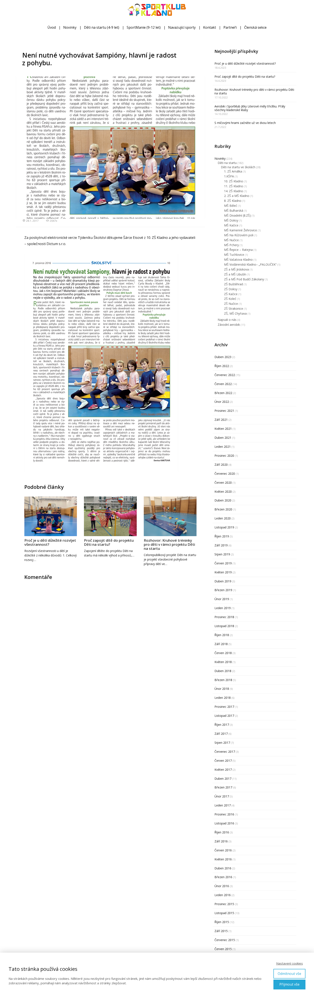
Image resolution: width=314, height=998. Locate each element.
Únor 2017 (221, 796)
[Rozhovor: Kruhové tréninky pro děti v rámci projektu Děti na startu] (170, 516)
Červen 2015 (223, 949)
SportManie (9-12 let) (144, 27)
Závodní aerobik (229, 325)
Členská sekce (255, 27)
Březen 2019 (223, 590)
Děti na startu (227, 163)
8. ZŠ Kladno (232, 201)
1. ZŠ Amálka (233, 171)
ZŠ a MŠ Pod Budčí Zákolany (244, 279)
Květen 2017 (223, 769)
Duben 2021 (222, 438)
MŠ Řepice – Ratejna (238, 250)
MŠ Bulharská (233, 210)
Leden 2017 (222, 805)
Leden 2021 (222, 447)
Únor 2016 (221, 886)
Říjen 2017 (221, 725)
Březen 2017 (223, 787)
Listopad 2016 (224, 823)
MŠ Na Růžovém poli (238, 235)
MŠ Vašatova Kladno (238, 259)
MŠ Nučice (231, 240)
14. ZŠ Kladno (233, 191)
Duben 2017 (222, 778)
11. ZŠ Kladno (233, 186)
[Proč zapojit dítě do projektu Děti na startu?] (110, 516)
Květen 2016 (223, 859)
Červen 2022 (223, 384)
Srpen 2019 (222, 554)
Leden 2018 (222, 698)
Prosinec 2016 (224, 814)
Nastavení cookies (289, 963)
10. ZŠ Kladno (233, 181)
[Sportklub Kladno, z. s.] (157, 10)
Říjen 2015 (221, 922)
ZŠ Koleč (230, 299)
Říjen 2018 (221, 635)
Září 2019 (221, 545)
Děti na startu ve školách (238, 167)
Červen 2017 (223, 761)
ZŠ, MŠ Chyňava (235, 313)
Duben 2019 (222, 581)
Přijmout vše (289, 984)
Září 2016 (221, 841)
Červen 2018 (223, 653)
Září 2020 (221, 465)
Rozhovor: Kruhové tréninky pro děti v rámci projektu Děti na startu (169, 544)
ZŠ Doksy (230, 289)
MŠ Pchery (231, 245)
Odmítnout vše (289, 973)
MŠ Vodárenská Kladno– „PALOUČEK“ (250, 264)
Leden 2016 (222, 895)
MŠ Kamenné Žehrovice (240, 230)
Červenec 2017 (224, 752)
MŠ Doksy (231, 220)
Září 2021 (221, 420)
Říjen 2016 (221, 832)
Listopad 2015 (224, 913)
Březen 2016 (223, 877)
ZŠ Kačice (231, 294)
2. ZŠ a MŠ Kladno (236, 196)
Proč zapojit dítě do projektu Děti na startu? (109, 542)
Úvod (51, 27)
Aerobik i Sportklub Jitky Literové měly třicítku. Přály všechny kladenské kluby (249, 108)
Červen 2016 (223, 850)
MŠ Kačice (231, 225)
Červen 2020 (223, 482)
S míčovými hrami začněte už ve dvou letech (245, 123)
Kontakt (209, 27)
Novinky (69, 27)
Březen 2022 (223, 393)
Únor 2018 (221, 689)
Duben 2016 (222, 868)
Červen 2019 (223, 563)
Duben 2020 (222, 500)
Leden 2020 (222, 518)
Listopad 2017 (224, 716)
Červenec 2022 (224, 375)
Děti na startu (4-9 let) (101, 27)
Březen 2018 (223, 680)
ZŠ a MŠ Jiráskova (236, 269)
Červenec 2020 (224, 473)
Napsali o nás (227, 320)
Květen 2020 (223, 491)
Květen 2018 (223, 662)
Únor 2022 (221, 402)
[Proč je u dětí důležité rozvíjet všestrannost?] (50, 516)
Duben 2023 (222, 357)
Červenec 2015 (224, 940)
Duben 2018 (222, 671)
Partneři (230, 27)
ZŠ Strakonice (233, 308)
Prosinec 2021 (224, 411)
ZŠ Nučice (231, 304)
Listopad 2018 (224, 626)
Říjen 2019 (221, 536)
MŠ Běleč (230, 206)
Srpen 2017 (222, 743)
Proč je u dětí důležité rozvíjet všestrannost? (50, 542)
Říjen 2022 (221, 366)
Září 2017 (221, 734)
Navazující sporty (182, 27)
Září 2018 (221, 644)
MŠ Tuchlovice (234, 255)
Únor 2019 (221, 599)
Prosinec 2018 (224, 617)
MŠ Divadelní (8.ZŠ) (237, 215)
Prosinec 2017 (224, 707)
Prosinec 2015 (224, 904)
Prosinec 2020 (224, 456)
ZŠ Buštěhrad (233, 284)
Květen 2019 (223, 572)
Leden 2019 (222, 608)
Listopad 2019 (224, 527)
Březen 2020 (223, 509)
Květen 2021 (223, 429)
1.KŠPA (229, 176)
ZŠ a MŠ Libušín (235, 274)
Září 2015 (221, 931)
